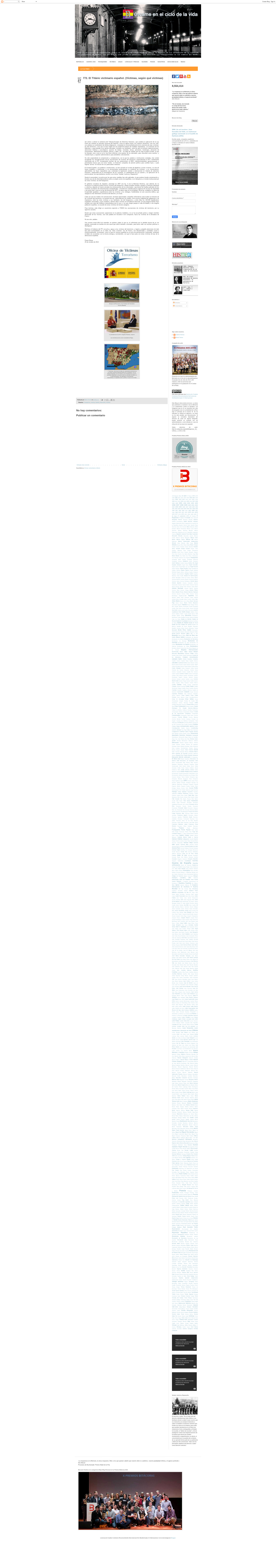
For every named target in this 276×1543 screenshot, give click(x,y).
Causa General (194, 691)
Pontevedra (175, 1192)
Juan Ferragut (175, 986)
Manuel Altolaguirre (182, 1057)
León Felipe (175, 1021)
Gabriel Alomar (190, 833)
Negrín (180, 1147)
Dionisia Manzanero (182, 740)
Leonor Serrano (194, 1020)
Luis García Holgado (189, 1043)
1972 (186, 512)
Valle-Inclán (175, 1307)
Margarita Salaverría (187, 1081)
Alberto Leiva (190, 528)
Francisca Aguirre (182, 815)
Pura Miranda (194, 1200)
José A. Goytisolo (181, 927)
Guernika (195, 861)
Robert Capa (189, 1245)
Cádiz (192, 653)
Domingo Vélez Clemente (191, 746)
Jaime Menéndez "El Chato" (187, 901)
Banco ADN (195, 613)
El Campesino (194, 757)
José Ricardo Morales (192, 964)
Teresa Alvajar (176, 1287)
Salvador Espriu (176, 1261)
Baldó (189, 613)
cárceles (175, 663)
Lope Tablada (190, 1034)
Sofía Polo (186, 1274)
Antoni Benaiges (176, 577)
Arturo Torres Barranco (191, 602)
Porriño (181, 1192)
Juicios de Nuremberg (181, 1002)
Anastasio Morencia (192, 559)
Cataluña (186, 692)
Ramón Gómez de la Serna (186, 1218)
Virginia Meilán (194, 1323)
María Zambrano (193, 1101)
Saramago (174, 1265)
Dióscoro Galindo (193, 740)
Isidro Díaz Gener (189, 896)
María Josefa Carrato (177, 1092)
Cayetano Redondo (177, 693)
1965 (189, 510)
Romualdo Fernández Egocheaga (189, 1252)
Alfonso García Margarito (183, 537)
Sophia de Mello (181, 1276)
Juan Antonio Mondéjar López (183, 979)
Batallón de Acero (182, 626)
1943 (173, 507)
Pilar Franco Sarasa (189, 1186)
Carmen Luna (189, 679)
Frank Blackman (192, 828)
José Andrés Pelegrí (184, 928)
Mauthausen (183, 1121)
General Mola (184, 844)
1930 (176, 503)
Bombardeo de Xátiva (183, 646)
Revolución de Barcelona (179, 1238)
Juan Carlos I (187, 981)
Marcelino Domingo (193, 1077)
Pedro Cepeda (190, 1172)
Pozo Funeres (179, 1194)
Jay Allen (186, 905)
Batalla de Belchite (186, 619)
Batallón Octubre (176, 628)
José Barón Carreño (184, 932)
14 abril (184, 496)
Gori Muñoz (184, 857)
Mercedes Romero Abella (186, 1128)
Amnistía (174, 552)
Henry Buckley (194, 870)
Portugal (186, 1192)
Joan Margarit (187, 912)
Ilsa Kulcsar (185, 888)
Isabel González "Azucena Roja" (185, 894)
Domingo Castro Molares (178, 746)
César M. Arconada (178, 699)
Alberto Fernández (181, 528)
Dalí (173, 733)
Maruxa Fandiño (187, 1112)
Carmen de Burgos (193, 673)
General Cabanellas (177, 842)
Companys (188, 713)
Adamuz (196, 519)
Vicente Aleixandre (187, 1310)
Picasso (189, 1184)
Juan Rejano (175, 999)
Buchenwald (175, 651)
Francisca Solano (193, 815)
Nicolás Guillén (189, 1150)
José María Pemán (181, 957)
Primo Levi (175, 1198)
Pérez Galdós (194, 1181)
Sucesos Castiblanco (192, 1279)
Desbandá (195, 735)
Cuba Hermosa (194, 730)
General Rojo (176, 848)
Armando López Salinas (191, 597)
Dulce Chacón (189, 749)
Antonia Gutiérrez (193, 579)
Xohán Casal (186, 1327)
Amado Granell (185, 548)
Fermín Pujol (175, 802)
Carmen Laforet (181, 679)
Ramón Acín (179, 1214)
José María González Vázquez (181, 955)
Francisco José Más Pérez (191, 822)
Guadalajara (188, 860)
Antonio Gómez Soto (180, 586)
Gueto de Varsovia (186, 865)
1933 (188, 503)
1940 (189, 505)
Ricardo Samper (185, 1243)
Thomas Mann (179, 1292)
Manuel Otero (190, 1068)
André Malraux (176, 563)
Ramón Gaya (175, 1218)
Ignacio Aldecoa (184, 885)
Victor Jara (184, 1317)
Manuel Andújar (193, 1057)
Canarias (189, 659)
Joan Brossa (179, 912)
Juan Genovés (188, 988)
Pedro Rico (184, 1177)
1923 (182, 501)
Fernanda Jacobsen (186, 802)
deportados (175, 735)
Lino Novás (192, 1032)
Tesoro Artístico (180, 1290)
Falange (174, 791)
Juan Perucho (188, 995)
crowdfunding (194, 728)
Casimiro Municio (193, 688)
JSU (173, 979)
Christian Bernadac (176, 704)
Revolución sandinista (178, 1241)
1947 (187, 507)
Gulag (173, 867)
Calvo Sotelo (179, 655)
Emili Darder (182, 766)
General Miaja (188, 842)
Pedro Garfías (183, 1174)
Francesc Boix (180, 813)
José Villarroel (175, 968)
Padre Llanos (183, 1164)
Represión (102, 402)
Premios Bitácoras (188, 1194)
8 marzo (181, 517)
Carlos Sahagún (176, 668)
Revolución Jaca (182, 1239)
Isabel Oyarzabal (180, 896)
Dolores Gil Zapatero (192, 744)
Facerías (196, 790)
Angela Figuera (185, 570)
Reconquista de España (190, 1229)
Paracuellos (175, 1166)
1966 (193, 510)
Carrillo (174, 684)
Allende (196, 543)
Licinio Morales (176, 1032)
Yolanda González (177, 1328)
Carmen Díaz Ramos (177, 675)
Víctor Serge (175, 1319)
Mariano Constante (192, 1103)
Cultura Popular (189, 731)
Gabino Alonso (180, 334)
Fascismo (190, 791)
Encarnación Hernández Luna (190, 773)
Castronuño (180, 691)
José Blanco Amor (176, 934)
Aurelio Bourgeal (193, 606)
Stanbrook (174, 1278)
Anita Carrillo (180, 575)
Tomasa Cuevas (185, 1296)
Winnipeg (179, 1327)
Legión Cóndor (182, 1019)
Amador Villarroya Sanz (179, 550)
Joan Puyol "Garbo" (177, 914)
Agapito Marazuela (176, 523)
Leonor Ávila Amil (184, 1020)
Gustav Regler (186, 867)
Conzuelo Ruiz (180, 724)
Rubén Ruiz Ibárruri (186, 1258)
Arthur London (187, 599)
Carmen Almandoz (184, 670)
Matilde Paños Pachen (178, 1119)
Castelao (174, 690)
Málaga (195, 1052)
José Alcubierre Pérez (192, 926)
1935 (196, 503)
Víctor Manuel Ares (193, 1317)
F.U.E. (180, 790)
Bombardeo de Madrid (183, 644)
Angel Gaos (185, 564)
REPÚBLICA (80, 62)
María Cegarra (182, 1085)
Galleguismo (186, 839)
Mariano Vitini (175, 1105)
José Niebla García (187, 963)
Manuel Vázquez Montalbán (190, 1074)
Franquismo (87, 402)
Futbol (178, 833)
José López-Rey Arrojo (189, 946)
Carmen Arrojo (194, 670)
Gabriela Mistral (182, 837)
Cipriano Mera (190, 704)
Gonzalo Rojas (176, 857)
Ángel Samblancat (193, 568)
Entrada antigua (162, 465)
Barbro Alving (180, 615)
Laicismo (195, 1015)
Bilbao (188, 633)
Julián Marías (194, 1006)
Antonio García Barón (183, 584)
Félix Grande (175, 799)
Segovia (179, 1268)
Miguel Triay (195, 1134)
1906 (190, 497)
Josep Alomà (194, 974)
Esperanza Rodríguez (182, 784)
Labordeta (190, 1015)
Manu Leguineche (186, 1056)
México (196, 1128)
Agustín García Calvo (184, 525)
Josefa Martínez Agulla (192, 968)
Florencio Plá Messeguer (182, 811)
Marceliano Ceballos (186, 1076)
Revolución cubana (192, 1236)
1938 (181, 505)
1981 (185, 514)
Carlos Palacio (187, 666)
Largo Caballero (186, 1017)
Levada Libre (180, 1026)
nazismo (175, 1147)
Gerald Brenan (176, 851)
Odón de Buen (178, 1155)
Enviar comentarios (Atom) (92, 468)
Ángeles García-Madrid (178, 574)
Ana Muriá (182, 555)
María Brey (174, 1085)
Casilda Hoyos (185, 688)
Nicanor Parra (179, 1148)
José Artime (175, 932)
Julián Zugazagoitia (190, 1008)
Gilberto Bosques (176, 853)
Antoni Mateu (194, 577)
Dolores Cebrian (180, 744)
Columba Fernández (192, 710)
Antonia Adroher (176, 579)
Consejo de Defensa (182, 720)
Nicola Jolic (180, 1150)
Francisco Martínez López (179, 824)
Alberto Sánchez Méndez (185, 530)
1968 (173, 512)
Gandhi (191, 839)
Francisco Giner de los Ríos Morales (187, 820)
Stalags (192, 1276)
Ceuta (196, 699)
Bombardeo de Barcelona (191, 639)
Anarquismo (194, 557)
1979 (182, 514)
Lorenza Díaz (175, 1036)
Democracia (194, 733)
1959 (196, 508)
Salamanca (175, 1259)
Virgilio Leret (175, 1323)
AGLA (183, 523)
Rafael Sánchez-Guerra (192, 1211)
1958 (193, 508)
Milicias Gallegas (180, 1137)
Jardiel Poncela (190, 903)
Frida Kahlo (194, 829)
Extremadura (175, 790)
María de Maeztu (190, 1085)
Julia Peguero (179, 1004)
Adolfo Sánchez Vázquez (191, 521)
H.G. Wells (174, 868)
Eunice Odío (184, 788)
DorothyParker (184, 748)
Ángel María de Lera (184, 566)
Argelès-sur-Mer (183, 595)
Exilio (196, 788)
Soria (188, 1276)
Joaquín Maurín (185, 917)
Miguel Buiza (188, 1130)
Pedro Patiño (190, 1175)
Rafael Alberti (184, 1205)
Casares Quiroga (181, 686)
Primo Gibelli (195, 1196)
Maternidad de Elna (188, 1115)
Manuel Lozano (189, 1065)
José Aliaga (175, 928)
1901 (182, 497)
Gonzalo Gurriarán (193, 855)
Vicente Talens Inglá (183, 1316)
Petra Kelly (185, 1183)
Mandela (188, 1054)
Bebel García (184, 628)
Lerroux (174, 1026)
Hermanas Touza (182, 874)
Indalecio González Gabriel (179, 890)
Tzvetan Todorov (176, 1301)
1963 (183, 510)
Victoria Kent (183, 1319)
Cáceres (187, 653)
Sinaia (191, 1272)
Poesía (182, 1190)
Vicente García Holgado (183, 1312)
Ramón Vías (183, 1225)
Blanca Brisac (182, 635)
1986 (192, 514)
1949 (193, 507)
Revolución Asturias (178, 1236)
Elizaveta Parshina (189, 764)
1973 (189, 512)
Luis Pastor (192, 1045)
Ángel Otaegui (175, 568)
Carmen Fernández (188, 675)
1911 (176, 499)
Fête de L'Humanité (177, 809)
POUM (173, 1194)
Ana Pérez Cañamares (192, 555)
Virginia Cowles (184, 1323)
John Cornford (181, 921)
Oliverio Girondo (178, 1157)
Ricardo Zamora (176, 1245)
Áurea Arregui (190, 604)
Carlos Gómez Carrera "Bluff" (190, 664)
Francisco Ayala (187, 817)
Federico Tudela (193, 793)
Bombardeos (194, 646)
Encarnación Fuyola (177, 773)
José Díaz (184, 937)
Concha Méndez (182, 717)
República (184, 1232)
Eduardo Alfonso (184, 751)
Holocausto (175, 879)
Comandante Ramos (177, 711)
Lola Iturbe (183, 1034)
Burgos (196, 651)
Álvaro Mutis (187, 545)
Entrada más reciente (83, 465)
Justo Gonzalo (180, 1011)
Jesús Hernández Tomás (181, 910)
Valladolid (195, 1305)
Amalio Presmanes (192, 550)
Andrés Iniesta (184, 563)
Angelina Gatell (189, 574)
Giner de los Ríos (188, 853)
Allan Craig (190, 543)
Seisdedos (184, 1268)
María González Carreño (182, 1088)
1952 (176, 508)
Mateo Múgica (179, 1115)
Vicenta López (176, 1310)
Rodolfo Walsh (189, 1249)
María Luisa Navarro (181, 1094)
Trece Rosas (188, 1297)
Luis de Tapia (180, 1043)
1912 (180, 499)
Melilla (179, 1124)
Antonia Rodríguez (185, 581)
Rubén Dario (178, 1258)
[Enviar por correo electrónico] (105, 400)
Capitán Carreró (176, 660)
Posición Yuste (194, 1192)
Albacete (192, 526)
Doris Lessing (176, 748)
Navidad (195, 1145)
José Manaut (190, 952)
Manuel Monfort (193, 1066)
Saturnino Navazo (187, 1265)
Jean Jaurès (192, 905)
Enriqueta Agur (194, 777)
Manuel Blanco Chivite (186, 1059)
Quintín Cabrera (176, 1203)
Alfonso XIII (189, 539)
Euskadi (191, 788)
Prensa (195, 1194)
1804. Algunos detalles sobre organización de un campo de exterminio (190, 269)
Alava (188, 526)
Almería (174, 545)
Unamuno (188, 1301)
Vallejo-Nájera (182, 1307)
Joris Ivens (184, 925)
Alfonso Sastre (180, 539)
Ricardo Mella (176, 1243)
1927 (193, 501)
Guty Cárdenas (194, 867)
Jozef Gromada (194, 977)
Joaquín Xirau (188, 919)
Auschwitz (174, 610)
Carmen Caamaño (176, 671)
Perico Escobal (176, 1183)
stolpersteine (194, 1278)
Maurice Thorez (176, 1121)
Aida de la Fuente (181, 526)
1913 (183, 499)
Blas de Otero (190, 635)
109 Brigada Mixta (176, 496)
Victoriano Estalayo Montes (179, 1321)
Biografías (175, 635)
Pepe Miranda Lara (186, 1181)
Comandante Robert (188, 711)
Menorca (196, 1124)
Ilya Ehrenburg (193, 888)
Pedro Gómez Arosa (193, 1173)
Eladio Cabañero (185, 758)
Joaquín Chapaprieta (192, 916)
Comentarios (178, 306)
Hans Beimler (181, 868)
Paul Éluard (183, 1170)
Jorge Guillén (183, 923)
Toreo (196, 1296)
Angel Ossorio (194, 566)
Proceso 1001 (183, 1198)
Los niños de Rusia (181, 1038)
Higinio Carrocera (188, 876)
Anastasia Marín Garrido (179, 559)
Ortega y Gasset (181, 1159)
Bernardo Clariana (180, 631)
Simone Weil (185, 1272)
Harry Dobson (189, 868)
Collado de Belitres (177, 710)
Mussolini (186, 1143)
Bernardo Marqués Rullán (191, 631)
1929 (173, 503)
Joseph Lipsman (193, 975)
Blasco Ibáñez (180, 637)
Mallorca (183, 1054)
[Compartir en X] (109, 400)
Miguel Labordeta (179, 1134)
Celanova (189, 693)
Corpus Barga (176, 726)
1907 (193, 497)
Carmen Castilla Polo (187, 671)
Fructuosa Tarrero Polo (185, 831)
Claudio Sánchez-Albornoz (190, 708)
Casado (174, 686)
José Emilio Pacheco (192, 937)
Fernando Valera (182, 808)
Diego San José (176, 739)
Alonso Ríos (180, 545)
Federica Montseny (183, 793)
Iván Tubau (180, 897)
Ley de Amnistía (190, 1026)
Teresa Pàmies (181, 1288)
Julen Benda (191, 1002)
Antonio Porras (179, 592)
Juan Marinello (176, 993)
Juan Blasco (194, 979)
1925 (188, 501)
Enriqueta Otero (187, 778)
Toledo (173, 1294)
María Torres (179, 337)
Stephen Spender (184, 1278)
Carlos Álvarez (190, 662)
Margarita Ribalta (176, 1081)
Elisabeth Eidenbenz (177, 764)
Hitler (189, 877)
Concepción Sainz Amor (187, 715)
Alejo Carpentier (193, 534)
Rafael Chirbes (180, 1207)
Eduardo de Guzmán (182, 753)
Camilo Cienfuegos (187, 655)
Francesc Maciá (189, 813)
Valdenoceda (181, 1303)
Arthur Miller (195, 599)
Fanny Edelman (182, 791)
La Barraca (180, 1013)
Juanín (177, 1001)
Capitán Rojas (185, 660)
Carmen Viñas (179, 682)
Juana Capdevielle (189, 999)
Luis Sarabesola (187, 1048)
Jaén (182, 899)
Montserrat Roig (181, 1141)
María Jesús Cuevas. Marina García (188, 1090)
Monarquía (188, 1139)
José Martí (177, 959)
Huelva (174, 881)
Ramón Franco (181, 1216)
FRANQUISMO (102, 62)
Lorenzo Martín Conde (186, 1036)
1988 (195, 514)
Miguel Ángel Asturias (178, 1130)
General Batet (194, 840)
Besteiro (183, 633)
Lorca (196, 1034)
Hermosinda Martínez (192, 874)
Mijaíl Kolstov (190, 1135)
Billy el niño (194, 633)
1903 (185, 497)
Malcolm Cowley (176, 1054)
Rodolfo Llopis (180, 1249)
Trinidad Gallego (176, 1299)
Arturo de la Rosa (184, 601)
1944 (176, 507)
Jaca (185, 897)
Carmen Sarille (190, 680)
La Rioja (185, 1015)
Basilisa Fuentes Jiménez (187, 617)
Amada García (176, 546)
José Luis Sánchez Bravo (191, 948)
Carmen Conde (184, 673)
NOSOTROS (161, 62)
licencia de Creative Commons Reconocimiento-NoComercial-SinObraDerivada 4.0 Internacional (185, 396)
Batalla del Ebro (176, 624)
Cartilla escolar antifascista (190, 684)
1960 (173, 510)
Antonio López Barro (192, 586)
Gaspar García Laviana (178, 840)
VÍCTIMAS (113, 62)
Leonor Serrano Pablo (178, 1022)
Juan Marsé (183, 993)
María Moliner (181, 1095)
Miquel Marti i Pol (190, 1137)
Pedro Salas (191, 1177)
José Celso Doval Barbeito (179, 935)
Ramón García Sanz (192, 1216)
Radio (187, 1203)
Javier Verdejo (179, 905)
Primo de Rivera (187, 1196)
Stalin (196, 1276)
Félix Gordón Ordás (193, 797)
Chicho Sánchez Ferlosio (186, 702)
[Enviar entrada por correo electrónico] (101, 399)
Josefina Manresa (177, 974)
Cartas (179, 684)
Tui (194, 1299)
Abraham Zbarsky (187, 519)
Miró (197, 1137)
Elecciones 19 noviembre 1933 (189, 760)
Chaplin (181, 701)
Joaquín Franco (176, 917)
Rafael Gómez (184, 1209)
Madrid (195, 1050)
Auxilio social (181, 610)
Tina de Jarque (187, 1292)
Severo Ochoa (176, 1270)
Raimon (183, 1212)
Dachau (196, 731)
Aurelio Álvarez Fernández (182, 606)
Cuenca (182, 731)
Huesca (179, 881)
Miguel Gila (178, 1132)
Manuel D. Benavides (188, 1061)
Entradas (177, 302)
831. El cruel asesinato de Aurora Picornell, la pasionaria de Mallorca (190, 280)
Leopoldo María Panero (188, 1024)
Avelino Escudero (188, 610)
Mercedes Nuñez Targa (190, 1126)
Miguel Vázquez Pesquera (179, 1135)
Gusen (180, 867)
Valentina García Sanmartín (184, 1305)
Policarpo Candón (193, 1190)
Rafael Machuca (193, 1209)
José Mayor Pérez (185, 959)
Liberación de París (186, 1030)
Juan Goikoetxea (180, 990)
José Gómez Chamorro (188, 943)
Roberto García (190, 1247)
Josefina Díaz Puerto (183, 972)
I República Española (184, 883)
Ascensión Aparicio (177, 604)
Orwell (188, 1159)
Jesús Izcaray (192, 910)
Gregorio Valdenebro (177, 860)
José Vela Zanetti (193, 966)
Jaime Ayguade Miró (189, 899)
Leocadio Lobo (190, 1019)
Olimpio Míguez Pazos (189, 1155)
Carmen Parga (182, 680)
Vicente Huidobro (193, 1312)
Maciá (190, 1050)
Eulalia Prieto (194, 786)
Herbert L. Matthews (186, 872)
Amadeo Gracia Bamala (186, 546)
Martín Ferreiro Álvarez (187, 1108)
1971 (183, 512)
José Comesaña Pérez (192, 935)
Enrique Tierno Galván (183, 777)
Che (197, 701)
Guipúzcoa (195, 865)
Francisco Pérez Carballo (184, 826)
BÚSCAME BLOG (173, 62)
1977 (176, 514)
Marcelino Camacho (181, 1077)
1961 (176, 510)
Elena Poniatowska (177, 762)
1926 (190, 501)
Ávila (180, 612)
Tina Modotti (194, 1292)
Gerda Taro (184, 851)
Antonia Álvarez (185, 579)
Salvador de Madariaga (191, 1259)
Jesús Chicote (185, 908)
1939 (185, 505)
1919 (196, 499)
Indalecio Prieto (193, 890)
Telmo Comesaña (183, 1283)
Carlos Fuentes (179, 664)
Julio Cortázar (185, 1010)
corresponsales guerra (187, 726)
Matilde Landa (194, 1117)
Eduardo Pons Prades (181, 755)
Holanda (196, 877)
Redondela (175, 1230)
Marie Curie (183, 1105)
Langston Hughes (176, 1017)
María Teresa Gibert (189, 1099)
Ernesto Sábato (176, 782)
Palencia (189, 1164)
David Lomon (186, 733)
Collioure (185, 710)
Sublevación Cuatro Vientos (179, 1279)
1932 (184, 503)
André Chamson (193, 561)
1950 (196, 507)
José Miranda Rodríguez (184, 961)
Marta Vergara (180, 1106)
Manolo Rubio (178, 1056)
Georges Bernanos (193, 850)
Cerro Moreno (181, 697)
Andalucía (185, 561)
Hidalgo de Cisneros (177, 876)
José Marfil (195, 954)
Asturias (184, 604)
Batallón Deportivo (193, 626)
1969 (176, 512)
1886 (176, 497)
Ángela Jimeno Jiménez (183, 572)
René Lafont (194, 1230)
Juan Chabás (179, 983)
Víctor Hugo (178, 1317)
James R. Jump (181, 903)
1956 (188, 508)
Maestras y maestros (178, 1052)
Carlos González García (178, 666)
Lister (177, 1034)
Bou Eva (186, 648)
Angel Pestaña (184, 568)
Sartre (179, 1265)
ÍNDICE (183, 62)
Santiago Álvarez (182, 1263)
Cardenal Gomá (182, 662)
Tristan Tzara (189, 1299)
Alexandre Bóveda (177, 535)
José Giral (179, 943)
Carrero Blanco (194, 682)
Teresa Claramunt (186, 1287)
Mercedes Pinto (176, 1128)
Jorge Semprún (176, 925)
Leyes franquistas (187, 1028)
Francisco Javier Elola (177, 822)
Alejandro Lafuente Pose (182, 534)
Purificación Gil (176, 1201)
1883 (173, 497)
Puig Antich (185, 1200)
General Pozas (194, 844)
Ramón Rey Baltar (193, 1221)
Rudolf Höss (195, 1258)
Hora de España (184, 879)
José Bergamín (194, 932)
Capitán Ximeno (193, 660)
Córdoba (195, 724)
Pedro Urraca (179, 1179)
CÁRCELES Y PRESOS (132, 62)
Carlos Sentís (194, 668)
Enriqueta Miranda (177, 778)
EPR (185, 780)
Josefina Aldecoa (186, 970)
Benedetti (174, 630)
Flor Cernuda (186, 809)
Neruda (185, 1147)
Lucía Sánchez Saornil (186, 1039)
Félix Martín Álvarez (185, 799)
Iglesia (177, 885)
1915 (190, 499)
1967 (196, 510)
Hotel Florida (194, 879)
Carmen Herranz (188, 677)
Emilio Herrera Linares (187, 769)
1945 (180, 507)
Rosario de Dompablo (181, 1256)
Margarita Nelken (193, 1079)
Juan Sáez (181, 999)
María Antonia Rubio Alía (182, 1083)
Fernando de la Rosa (182, 804)
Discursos (175, 742)
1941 (192, 505)
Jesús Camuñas (176, 908)
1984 (188, 514)
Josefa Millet (175, 970)
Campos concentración (190, 657)
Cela (185, 693)
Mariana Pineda (176, 1103)
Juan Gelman (179, 988)
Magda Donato (189, 1052)
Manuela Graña (176, 1076)
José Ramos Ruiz (181, 964)
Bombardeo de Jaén (183, 642)
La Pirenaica (179, 1015)
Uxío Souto (175, 1303)
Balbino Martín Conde (181, 613)
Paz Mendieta (181, 1172)
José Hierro (195, 945)
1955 (185, 508)
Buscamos (181, 653)
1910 (173, 499)
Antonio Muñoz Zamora (191, 588)
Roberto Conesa (182, 1247)
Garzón (196, 839)
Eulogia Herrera (176, 788)
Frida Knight (175, 831)
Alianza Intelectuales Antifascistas (188, 541)
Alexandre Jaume (188, 535)
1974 (193, 512)
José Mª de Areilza (177, 950)
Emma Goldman (193, 771)
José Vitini (182, 968)
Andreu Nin (191, 563)
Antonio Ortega (184, 590)
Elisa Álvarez (186, 762)
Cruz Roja (183, 730)
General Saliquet (184, 848)
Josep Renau (184, 975)
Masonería (180, 1114)
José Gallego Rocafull (192, 939)
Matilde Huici (186, 1117)
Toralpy (192, 1296)
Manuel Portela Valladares (183, 1070)
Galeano (174, 839)
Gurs (177, 867)
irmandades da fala (182, 892)
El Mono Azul (176, 759)
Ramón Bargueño (187, 1214)
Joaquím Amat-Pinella (187, 914)
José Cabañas (194, 934)
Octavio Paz (189, 1154)
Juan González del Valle (191, 990)
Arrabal (174, 599)
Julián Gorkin (178, 1006)
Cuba (188, 730)
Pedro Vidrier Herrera (188, 1179)
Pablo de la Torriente (192, 1161)
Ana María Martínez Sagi (188, 554)
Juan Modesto (191, 993)
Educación (175, 757)
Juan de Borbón (188, 983)
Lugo (194, 1039)
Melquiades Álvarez (187, 1124)
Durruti (196, 750)
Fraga (173, 813)
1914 (186, 499)
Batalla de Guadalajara (182, 621)
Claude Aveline (190, 706)
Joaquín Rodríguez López (178, 919)
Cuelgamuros (175, 731)
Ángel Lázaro (175, 566)
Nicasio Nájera (186, 1148)
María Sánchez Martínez (187, 1097)
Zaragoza (190, 1328)
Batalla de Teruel (193, 622)
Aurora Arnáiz (185, 608)
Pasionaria (175, 1168)
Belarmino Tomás (193, 628)
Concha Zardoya (185, 719)
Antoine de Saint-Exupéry (191, 575)
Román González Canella (182, 1250)
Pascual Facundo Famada (190, 1166)
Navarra (190, 1144)
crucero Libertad (176, 730)
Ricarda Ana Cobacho (191, 1241)
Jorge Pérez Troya (193, 923)
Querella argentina (185, 1201)
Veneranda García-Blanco (178, 1308)
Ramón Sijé (191, 1223)
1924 (185, 501)
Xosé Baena (194, 1327)
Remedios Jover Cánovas (184, 1230)
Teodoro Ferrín (194, 1285)
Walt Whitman (180, 1325)
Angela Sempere (193, 572)
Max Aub (190, 1121)
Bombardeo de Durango (179, 641)
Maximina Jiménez (188, 1123)
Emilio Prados (185, 771)
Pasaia (180, 1166)
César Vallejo (189, 699)
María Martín (191, 1094)
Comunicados (176, 715)
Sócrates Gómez (179, 1274)
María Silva (181, 1099)
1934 (192, 503)
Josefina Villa (186, 974)
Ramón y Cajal (191, 1225)
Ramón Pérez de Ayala (182, 1221)
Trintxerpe (183, 1299)
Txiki (197, 1299)
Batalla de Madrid (182, 623)
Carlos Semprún (186, 668)
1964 (186, 510)
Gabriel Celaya (184, 835)
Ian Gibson (195, 883)
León (196, 1019)
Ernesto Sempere (186, 782)
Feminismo (194, 801)
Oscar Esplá (194, 1159)
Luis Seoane (194, 1048)
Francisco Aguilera (177, 817)
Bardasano (195, 615)
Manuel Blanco (176, 1059)
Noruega (184, 1154)
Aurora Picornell (194, 608)
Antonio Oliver (176, 590)
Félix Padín (179, 800)
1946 (183, 507)
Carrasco (186, 682)
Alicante (174, 543)
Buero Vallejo (183, 651)
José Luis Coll (180, 948)
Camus (185, 659)
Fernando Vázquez (193, 808)
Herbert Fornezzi (176, 872)
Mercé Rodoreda (176, 1126)
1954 (182, 508)
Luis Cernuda (185, 1041)
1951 (173, 508)
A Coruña (187, 517)
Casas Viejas (190, 686)
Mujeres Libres (176, 1143)
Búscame (174, 653)
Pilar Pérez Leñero (181, 1188)
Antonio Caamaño (188, 583)
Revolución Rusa (193, 1239)
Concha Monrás (176, 719)
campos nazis (177, 659)
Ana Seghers (187, 557)
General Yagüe (176, 850)
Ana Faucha (178, 554)
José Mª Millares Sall (189, 950)
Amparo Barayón (188, 552)
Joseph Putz (175, 977)
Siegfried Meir (190, 1270)
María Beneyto (194, 1083)
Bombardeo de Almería (178, 639)
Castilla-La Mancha (187, 690)
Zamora (185, 1328)
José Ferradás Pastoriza (178, 939)
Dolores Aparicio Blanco (186, 742)
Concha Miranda (193, 717)
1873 (193, 496)
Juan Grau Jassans (177, 992)
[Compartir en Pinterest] (114, 400)
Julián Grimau (186, 1006)
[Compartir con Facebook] (111, 400)
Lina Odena (184, 1032)
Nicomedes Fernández (184, 1152)
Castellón (179, 690)
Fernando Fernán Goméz (183, 806)
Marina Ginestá (190, 1105)
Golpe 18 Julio (182, 855)
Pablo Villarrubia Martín (186, 1163)
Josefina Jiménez (193, 972)
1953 (179, 508)
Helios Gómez (178, 870)
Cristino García (185, 728)
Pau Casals (175, 1170)
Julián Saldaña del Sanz (178, 1008)
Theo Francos (187, 1290)
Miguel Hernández (188, 1132)
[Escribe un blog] (107, 400)
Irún (190, 892)
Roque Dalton (175, 1254)
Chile (196, 702)
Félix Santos (187, 800)
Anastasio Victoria (177, 561)
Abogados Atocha (177, 519)
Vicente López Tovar (178, 1314)
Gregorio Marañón (193, 859)
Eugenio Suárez (185, 786)
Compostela (195, 713)
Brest (190, 648)
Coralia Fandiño (188, 724)
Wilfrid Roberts (188, 1325)
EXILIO (120, 62)
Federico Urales (176, 795)
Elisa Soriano (194, 762)
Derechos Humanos (185, 735)
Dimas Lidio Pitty (185, 739)
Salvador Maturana (187, 1261)
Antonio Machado (177, 588)
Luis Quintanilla (191, 1047)
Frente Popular (186, 830)
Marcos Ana (175, 1079)
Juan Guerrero (187, 992)
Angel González (193, 564)
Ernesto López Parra (192, 780)
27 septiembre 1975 (183, 516)
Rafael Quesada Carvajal (178, 1211)
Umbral (182, 1301)
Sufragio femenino (177, 1281)
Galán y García (193, 837)
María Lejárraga (187, 1092)
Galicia (180, 839)
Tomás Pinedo (180, 1294)
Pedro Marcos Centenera (179, 1175)
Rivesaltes (183, 1245)
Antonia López (176, 581)
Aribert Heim (180, 597)
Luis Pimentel (183, 1047)
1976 (173, 514)
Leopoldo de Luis (176, 1024)
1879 (196, 496)
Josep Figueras (176, 975)
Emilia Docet (190, 766)
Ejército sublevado (184, 757)
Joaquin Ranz (194, 917)
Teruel (173, 1290)
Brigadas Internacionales (189, 650)
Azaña (183, 612)
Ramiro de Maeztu (189, 1212)
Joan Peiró (195, 912)
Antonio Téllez (185, 593)
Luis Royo (179, 1048)
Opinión (97, 402)
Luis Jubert (185, 1045)
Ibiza (173, 885)
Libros (195, 1030)
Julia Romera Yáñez (189, 1004)
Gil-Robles (195, 851)
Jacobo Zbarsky (176, 899)
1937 (177, 505)
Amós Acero (180, 552)
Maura (196, 1119)
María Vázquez (183, 1101)
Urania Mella (194, 1301)
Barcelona (188, 615)
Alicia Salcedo (181, 543)
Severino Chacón (193, 1268)
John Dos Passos (190, 921)
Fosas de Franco (193, 811)
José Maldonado (181, 952)
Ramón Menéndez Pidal (184, 1220)
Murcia (182, 1143)
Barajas (174, 615)
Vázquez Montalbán (192, 1307)
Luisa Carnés (176, 1050)
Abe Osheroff (194, 517)
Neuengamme (191, 1146)
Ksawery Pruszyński (190, 1011)
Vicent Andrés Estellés (192, 1308)
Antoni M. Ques (185, 577)
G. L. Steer (183, 833)
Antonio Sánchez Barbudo (191, 592)
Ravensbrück (176, 1229)
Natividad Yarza (182, 1144)
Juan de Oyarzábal (180, 984)
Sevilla (183, 1270)
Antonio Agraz (194, 581)
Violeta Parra (194, 1321)
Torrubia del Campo (177, 1297)
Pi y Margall (182, 1184)
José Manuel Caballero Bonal (185, 954)
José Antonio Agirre (181, 930)
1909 (196, 497)
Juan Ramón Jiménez (192, 997)
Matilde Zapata (190, 1119)
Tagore (186, 1281)
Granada (174, 859)
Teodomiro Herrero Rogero (183, 1285)
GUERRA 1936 (91, 62)
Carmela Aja (175, 670)
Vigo (188, 1321)
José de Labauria (176, 937)
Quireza (183, 1203)
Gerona (190, 851)
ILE (179, 888)
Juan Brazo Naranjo (177, 981)
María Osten (190, 1095)
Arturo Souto (179, 602)
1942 (196, 505)
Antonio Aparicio (176, 583)
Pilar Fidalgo (180, 1186)
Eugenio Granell (193, 784)
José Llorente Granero (177, 946)
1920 (173, 501)
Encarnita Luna (187, 775)
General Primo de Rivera (178, 846)
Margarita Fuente (184, 1079)
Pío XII (194, 1188)
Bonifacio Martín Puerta (178, 648)
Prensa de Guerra (177, 1196)
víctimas (108, 402)
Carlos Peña (195, 666)
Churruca (184, 704)
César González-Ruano (192, 697)
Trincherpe (195, 1297)
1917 (193, 499)
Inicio (123, 465)
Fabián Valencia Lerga (187, 790)
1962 (180, 510)
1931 (180, 503)
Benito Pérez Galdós (184, 630)
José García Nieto (186, 941)
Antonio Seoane (176, 593)
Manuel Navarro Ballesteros (179, 1068)
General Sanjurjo (193, 848)
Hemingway (186, 870)
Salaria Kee (181, 1259)
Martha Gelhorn (189, 1106)
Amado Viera (194, 548)
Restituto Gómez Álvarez (191, 1234)
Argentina (191, 595)
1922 (179, 501)
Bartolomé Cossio (176, 617)
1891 (179, 497)
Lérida (196, 1024)
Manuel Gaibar (194, 1063)
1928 (196, 501)
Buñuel (190, 651)
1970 (179, 512)
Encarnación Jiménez (177, 775)
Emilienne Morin (176, 769)
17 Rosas (189, 496)
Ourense (174, 1161)
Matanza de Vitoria (188, 1114)
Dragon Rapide (180, 749)
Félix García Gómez (182, 797)
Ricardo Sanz (194, 1243)
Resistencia (181, 1234)
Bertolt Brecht (176, 633)
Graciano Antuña (193, 857)
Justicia (93, 402)
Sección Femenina (187, 1267)
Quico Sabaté (194, 1201)
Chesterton (174, 702)
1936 (173, 505)
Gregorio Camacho (182, 859)
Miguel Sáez (188, 1134)
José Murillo (178, 963)
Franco (181, 828)
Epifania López (179, 780)
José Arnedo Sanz (193, 930)
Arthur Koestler (179, 599)
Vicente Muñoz (189, 1314)
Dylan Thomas (175, 751)
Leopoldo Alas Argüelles (191, 1022)
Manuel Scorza (176, 1072)
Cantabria (195, 659)
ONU (184, 1157)
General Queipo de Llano (191, 846)
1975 (196, 512)
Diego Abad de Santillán (191, 737)
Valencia (188, 1303)
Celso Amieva (185, 695)
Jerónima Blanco (179, 907)
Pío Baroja (189, 1188)
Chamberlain (175, 701)
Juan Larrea (194, 992)
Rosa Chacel (183, 1254)
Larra (192, 1017)
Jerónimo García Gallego (191, 907)
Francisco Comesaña (183, 818)
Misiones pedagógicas (178, 1139)
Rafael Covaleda (188, 1207)
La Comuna (187, 1013)
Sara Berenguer (193, 1263)
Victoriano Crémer (193, 1319)
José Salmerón (176, 966)
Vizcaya (174, 1325)
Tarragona (191, 1281)
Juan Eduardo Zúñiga (192, 984)
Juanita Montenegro (185, 1001)
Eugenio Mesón (176, 786)
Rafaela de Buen (176, 1212)
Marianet (184, 1103)
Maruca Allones (180, 1110)
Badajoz (188, 612)
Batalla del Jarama (186, 624)
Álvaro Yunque (194, 545)
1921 (176, 501)
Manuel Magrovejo (183, 1066)
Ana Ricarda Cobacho (177, 557)
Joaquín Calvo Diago (181, 916)
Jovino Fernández (184, 977)
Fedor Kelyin (184, 795)
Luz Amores (184, 1050)
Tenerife (191, 1283)
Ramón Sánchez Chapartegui (179, 1223)
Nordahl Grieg (194, 1152)
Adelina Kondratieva (177, 521)
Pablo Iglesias (176, 1163)
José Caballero (186, 934)
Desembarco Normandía (178, 737)
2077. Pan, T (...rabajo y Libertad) (187, 289)
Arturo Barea (176, 601)
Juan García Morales (185, 986)
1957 (190, 508)
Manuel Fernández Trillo (183, 1063)
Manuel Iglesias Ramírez (178, 1065)
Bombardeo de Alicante (192, 637)
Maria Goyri (192, 1088)
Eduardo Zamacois (193, 755)
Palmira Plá (195, 1164)
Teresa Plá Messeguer (192, 1288)
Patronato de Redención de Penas (188, 1168)
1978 (179, 514)
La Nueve (193, 1013)
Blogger (173, 1538)
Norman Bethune (176, 1154)
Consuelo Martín (188, 722)
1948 (190, 507)
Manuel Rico (194, 1070)
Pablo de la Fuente (182, 1161)
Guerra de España (181, 863)
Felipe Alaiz (191, 795)
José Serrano (184, 966)
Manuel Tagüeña (187, 1072)
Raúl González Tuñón (190, 1227)
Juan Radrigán (181, 997)
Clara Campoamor (180, 706)
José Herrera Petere (185, 945)
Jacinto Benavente (193, 897)
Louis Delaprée (190, 1038)
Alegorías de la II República (185, 532)
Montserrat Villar (190, 1141)
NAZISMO (145, 62)
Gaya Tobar (187, 840)
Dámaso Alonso (179, 733)
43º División (193, 516)
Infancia (174, 892)
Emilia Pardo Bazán (183, 768)
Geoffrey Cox (184, 850)
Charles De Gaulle (189, 701)
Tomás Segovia (189, 1294)
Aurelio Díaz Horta (177, 608)
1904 (188, 497)
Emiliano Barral (194, 768)
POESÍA (152, 62)
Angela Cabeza (176, 570)
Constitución (180, 722)
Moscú (196, 1141)
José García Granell (177, 941)
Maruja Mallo (189, 1110)
